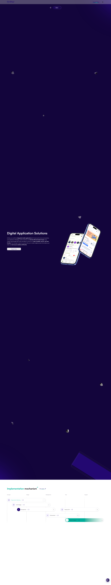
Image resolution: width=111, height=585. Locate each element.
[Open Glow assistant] (107, 580)
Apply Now (14, 249)
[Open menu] (102, 2)
